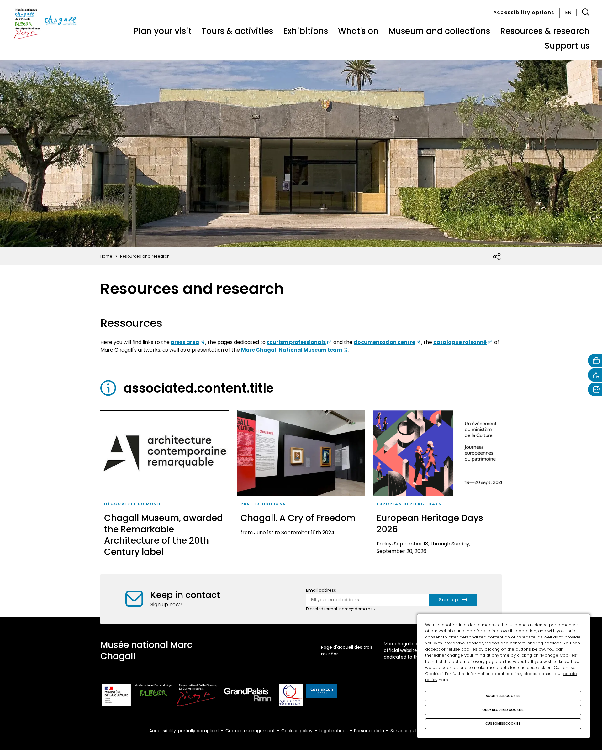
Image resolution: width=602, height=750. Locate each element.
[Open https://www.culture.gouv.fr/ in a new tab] (116, 696)
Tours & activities (237, 31)
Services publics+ (409, 730)
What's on (358, 31)
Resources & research (544, 31)
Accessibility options (523, 12)
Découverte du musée (133, 504)
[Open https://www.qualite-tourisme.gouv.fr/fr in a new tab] (291, 696)
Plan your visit (163, 31)
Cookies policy (297, 730)
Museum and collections (439, 31)
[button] (585, 12)
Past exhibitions (263, 504)
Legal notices (333, 730)
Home (106, 256)
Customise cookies (502, 723)
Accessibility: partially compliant (184, 730)
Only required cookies (503, 709)
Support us (566, 45)
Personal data (369, 730)
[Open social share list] (497, 257)
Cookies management (250, 730)
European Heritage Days (409, 504)
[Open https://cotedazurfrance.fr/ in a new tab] (321, 692)
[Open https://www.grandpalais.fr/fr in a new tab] (248, 696)
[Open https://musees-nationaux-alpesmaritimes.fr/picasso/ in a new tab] (197, 696)
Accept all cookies (503, 696)
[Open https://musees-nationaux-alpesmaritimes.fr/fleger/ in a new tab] (154, 696)
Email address (321, 590)
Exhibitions (305, 31)
